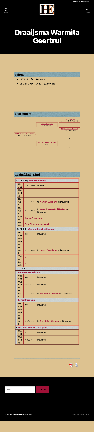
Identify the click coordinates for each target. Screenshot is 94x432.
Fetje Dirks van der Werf (37, 224)
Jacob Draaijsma (37, 180)
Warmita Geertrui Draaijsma (32, 327)
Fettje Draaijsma (26, 300)
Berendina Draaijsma (29, 272)
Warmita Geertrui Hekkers (41, 229)
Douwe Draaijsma (33, 218)
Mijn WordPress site (22, 414)
